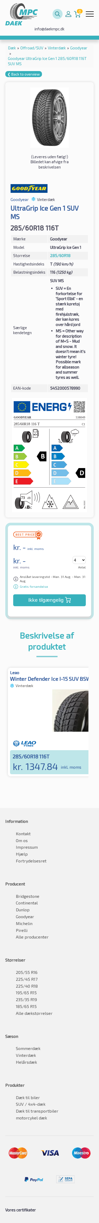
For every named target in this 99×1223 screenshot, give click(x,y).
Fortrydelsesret (31, 860)
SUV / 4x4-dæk (30, 1104)
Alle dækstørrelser (34, 1013)
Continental (27, 902)
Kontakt (23, 833)
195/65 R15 (26, 992)
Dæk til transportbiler (37, 1110)
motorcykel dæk (31, 1117)
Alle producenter (32, 936)
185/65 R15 (26, 1006)
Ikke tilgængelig (46, 600)
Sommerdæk (28, 1048)
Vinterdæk (26, 1055)
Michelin (24, 923)
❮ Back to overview (23, 74)
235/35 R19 (26, 999)
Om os (22, 840)
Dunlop (23, 909)
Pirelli (21, 930)
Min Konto (68, 14)
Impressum (27, 846)
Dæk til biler (28, 1097)
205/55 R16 (26, 972)
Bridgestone (27, 896)
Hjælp (22, 853)
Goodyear (25, 916)
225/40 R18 (27, 985)
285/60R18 (60, 255)
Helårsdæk (26, 1062)
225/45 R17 (26, 979)
